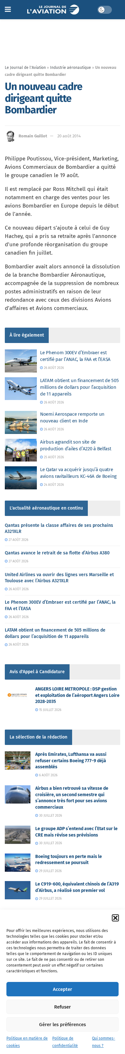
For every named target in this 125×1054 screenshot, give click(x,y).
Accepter (62, 989)
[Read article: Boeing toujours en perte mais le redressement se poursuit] (17, 863)
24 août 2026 (53, 485)
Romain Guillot (33, 136)
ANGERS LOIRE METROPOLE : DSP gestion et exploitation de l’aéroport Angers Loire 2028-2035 (77, 695)
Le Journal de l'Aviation (25, 67)
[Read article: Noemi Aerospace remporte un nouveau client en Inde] (21, 422)
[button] (115, 918)
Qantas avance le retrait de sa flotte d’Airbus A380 (57, 553)
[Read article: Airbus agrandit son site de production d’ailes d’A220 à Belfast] (21, 450)
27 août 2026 (18, 540)
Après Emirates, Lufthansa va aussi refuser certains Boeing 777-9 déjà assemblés (70, 761)
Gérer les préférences (62, 1024)
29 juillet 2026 (50, 871)
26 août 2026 (53, 368)
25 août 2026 (53, 457)
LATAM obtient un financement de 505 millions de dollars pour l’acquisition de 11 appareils (79, 387)
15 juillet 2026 (49, 710)
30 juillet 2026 (50, 816)
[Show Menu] (8, 9)
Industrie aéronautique (70, 67)
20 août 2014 (69, 136)
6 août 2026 (47, 775)
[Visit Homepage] (54, 9)
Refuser (62, 1007)
